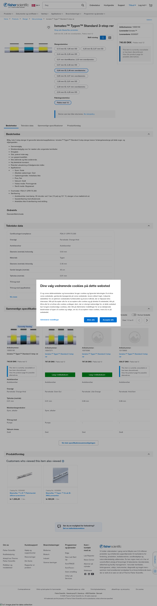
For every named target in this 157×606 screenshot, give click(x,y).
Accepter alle (108, 320)
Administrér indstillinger (49, 320)
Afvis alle (91, 320)
